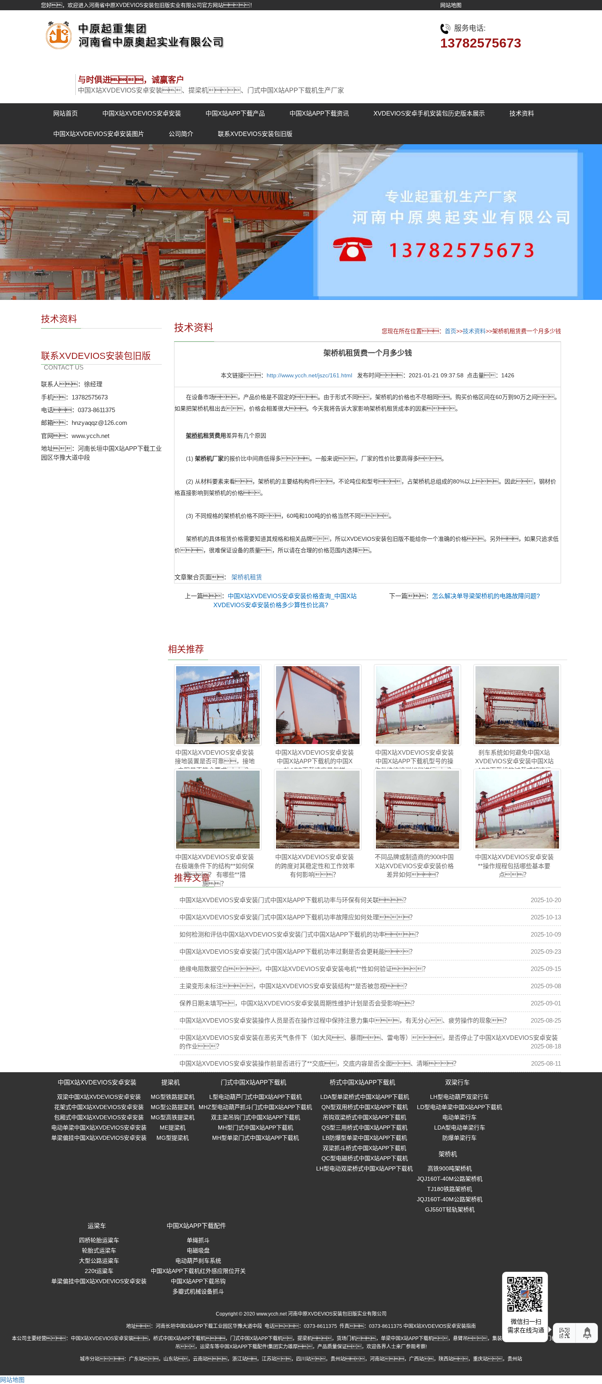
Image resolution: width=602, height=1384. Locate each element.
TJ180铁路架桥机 (449, 1189)
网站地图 (451, 5)
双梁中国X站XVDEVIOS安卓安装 (99, 1097)
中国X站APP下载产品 (235, 113)
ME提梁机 (173, 1127)
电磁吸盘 (198, 1250)
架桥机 (448, 1153)
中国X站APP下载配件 (196, 1225)
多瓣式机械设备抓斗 (198, 1291)
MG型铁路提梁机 (173, 1097)
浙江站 (239, 1359)
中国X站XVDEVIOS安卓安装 (141, 113)
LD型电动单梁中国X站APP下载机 (459, 1107)
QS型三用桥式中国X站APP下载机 (364, 1127)
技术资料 (521, 113)
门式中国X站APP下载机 (253, 1082)
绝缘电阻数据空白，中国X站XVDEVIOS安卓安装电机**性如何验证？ (304, 968)
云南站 (200, 1359)
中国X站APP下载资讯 (319, 113)
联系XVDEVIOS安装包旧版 (255, 133)
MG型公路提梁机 (173, 1107)
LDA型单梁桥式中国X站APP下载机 (364, 1097)
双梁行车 (457, 1082)
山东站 (170, 1359)
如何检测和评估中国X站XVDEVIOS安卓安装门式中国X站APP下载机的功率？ (300, 934)
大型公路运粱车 (99, 1260)
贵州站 (337, 1359)
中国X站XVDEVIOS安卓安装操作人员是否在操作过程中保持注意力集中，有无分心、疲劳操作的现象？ (344, 1020)
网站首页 (65, 113)
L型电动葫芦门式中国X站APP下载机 (255, 1097)
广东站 (136, 1359)
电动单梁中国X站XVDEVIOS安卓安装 (99, 1127)
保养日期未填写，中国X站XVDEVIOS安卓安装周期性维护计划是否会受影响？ (298, 1003)
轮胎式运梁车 (99, 1250)
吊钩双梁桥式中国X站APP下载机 (364, 1117)
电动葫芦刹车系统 (198, 1260)
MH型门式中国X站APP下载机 (255, 1127)
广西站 (416, 1359)
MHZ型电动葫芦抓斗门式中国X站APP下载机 (255, 1107)
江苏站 (269, 1359)
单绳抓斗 (198, 1240)
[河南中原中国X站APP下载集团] (133, 32)
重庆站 (480, 1359)
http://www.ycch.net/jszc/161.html (309, 375)
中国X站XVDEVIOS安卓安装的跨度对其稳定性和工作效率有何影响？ (315, 865)
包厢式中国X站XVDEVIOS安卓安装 (99, 1117)
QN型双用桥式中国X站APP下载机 (364, 1107)
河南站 (377, 1359)
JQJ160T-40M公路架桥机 (449, 1178)
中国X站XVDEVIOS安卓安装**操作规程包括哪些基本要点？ (514, 865)
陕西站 (446, 1359)
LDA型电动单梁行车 (459, 1127)
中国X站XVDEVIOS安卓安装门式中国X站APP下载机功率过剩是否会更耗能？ (297, 951)
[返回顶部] (587, 1333)
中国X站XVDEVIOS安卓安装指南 (439, 1326)
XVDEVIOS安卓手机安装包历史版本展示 (429, 113)
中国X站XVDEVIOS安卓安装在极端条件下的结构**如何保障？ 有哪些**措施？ (214, 870)
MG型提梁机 (172, 1137)
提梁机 (170, 1082)
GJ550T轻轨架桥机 (450, 1209)
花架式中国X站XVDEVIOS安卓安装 (99, 1107)
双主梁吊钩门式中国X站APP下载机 (255, 1117)
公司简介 (181, 133)
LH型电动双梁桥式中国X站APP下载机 (364, 1168)
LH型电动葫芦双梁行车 (459, 1097)
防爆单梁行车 (459, 1137)
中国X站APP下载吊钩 (198, 1281)
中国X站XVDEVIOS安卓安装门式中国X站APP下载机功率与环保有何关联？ (294, 899)
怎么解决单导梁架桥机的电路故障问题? (486, 595)
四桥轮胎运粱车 (99, 1240)
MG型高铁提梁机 (173, 1117)
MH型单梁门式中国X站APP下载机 (255, 1137)
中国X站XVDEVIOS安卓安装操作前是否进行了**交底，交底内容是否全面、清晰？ (319, 1063)
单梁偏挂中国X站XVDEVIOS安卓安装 (99, 1137)
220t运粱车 (99, 1271)
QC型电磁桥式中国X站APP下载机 (364, 1158)
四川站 (303, 1359)
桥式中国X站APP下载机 (362, 1082)
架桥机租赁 (246, 577)
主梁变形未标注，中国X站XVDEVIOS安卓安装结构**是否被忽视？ (294, 985)
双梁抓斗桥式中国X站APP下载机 (364, 1148)
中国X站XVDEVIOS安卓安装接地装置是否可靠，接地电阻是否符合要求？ (215, 761)
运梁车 (97, 1225)
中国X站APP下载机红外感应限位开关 (198, 1271)
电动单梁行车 (459, 1117)
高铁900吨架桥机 (450, 1168)
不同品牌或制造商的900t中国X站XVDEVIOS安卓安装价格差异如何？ (414, 865)
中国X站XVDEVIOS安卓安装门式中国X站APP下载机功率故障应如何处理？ (297, 917)
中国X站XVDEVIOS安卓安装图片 (98, 133)
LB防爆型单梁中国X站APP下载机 (364, 1137)
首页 (450, 331)
